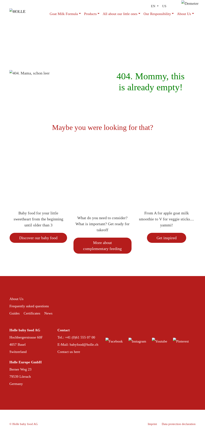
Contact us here (68, 352)
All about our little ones (120, 14)
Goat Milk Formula (64, 14)
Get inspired (167, 238)
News (48, 313)
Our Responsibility (157, 14)
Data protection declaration (179, 424)
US (164, 6)
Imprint (152, 424)
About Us (184, 14)
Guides (14, 313)
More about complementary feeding (102, 245)
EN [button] (153, 6)
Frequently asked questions (29, 306)
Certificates (32, 313)
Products (90, 14)
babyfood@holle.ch (84, 345)
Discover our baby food (38, 238)
